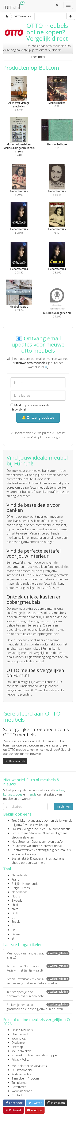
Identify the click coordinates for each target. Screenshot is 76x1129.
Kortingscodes (21, 1074)
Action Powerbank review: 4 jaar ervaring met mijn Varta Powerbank (37, 981)
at (13, 938)
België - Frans (21, 888)
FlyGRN (16, 829)
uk (13, 930)
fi (12, 926)
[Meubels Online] (6, 16)
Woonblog (19, 1038)
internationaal (52, 846)
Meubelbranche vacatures (29, 1066)
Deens (16, 934)
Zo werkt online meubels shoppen (35, 1055)
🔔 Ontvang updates (38, 417)
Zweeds (17, 900)
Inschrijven (64, 806)
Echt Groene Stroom (26, 833)
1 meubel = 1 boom (25, 1078)
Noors (16, 896)
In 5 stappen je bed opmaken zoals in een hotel (37, 994)
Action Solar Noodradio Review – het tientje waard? (37, 968)
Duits (15, 913)
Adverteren (19, 1087)
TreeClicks (18, 820)
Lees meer (38, 57)
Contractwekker (22, 850)
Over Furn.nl (20, 1034)
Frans (15, 879)
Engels (16, 922)
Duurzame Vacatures (26, 846)
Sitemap (17, 1047)
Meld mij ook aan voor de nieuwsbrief (30, 407)
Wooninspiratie (22, 1091)
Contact (17, 1095)
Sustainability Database (27, 858)
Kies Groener (20, 842)
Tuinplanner (19, 1083)
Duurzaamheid (22, 1070)
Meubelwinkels (21, 1051)
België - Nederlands (25, 884)
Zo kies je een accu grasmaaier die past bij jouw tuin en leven (37, 1007)
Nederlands (19, 875)
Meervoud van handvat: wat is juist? (37, 955)
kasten (64, 492)
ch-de (15, 905)
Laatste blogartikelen (22, 944)
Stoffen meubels (15, 761)
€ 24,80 (19, 150)
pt (13, 917)
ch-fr (15, 909)
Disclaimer (19, 1043)
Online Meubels (22, 1030)
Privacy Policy (20, 1059)
